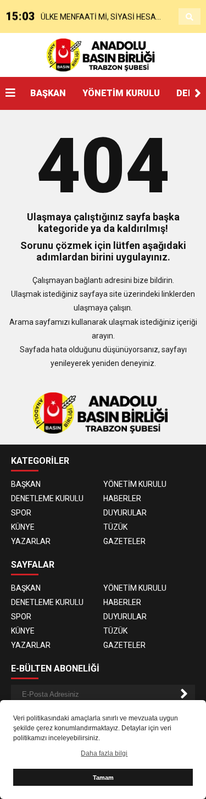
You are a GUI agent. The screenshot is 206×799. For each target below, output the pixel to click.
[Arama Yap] (189, 17)
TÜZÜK (115, 527)
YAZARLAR (31, 541)
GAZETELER (124, 541)
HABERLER (122, 498)
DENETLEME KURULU (47, 498)
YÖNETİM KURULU (121, 93)
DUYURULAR (125, 512)
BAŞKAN (48, 93)
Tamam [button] (103, 777)
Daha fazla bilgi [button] (104, 753)
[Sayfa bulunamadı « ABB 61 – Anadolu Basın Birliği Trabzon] (103, 54)
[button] (198, 93)
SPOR (21, 512)
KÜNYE (23, 527)
